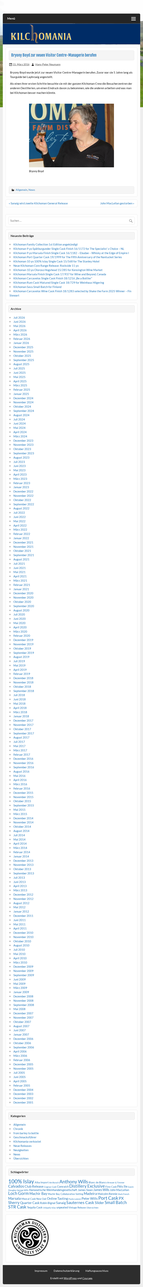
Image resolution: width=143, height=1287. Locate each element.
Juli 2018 (19, 695)
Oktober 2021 (22, 550)
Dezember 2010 (23, 932)
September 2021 (23, 555)
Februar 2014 (21, 852)
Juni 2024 (19, 423)
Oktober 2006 (22, 1043)
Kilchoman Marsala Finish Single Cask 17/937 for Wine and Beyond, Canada (59, 274)
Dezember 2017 (23, 720)
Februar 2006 (21, 1060)
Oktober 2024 (22, 406)
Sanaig (61, 1203)
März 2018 (20, 712)
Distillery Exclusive (87, 1186)
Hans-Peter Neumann (48, 64)
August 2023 (21, 457)
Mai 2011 (19, 924)
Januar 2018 (21, 716)
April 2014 (20, 843)
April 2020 (20, 627)
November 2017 (23, 724)
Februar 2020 (21, 635)
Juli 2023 (19, 461)
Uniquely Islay (49, 1207)
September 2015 (23, 805)
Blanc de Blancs (98, 1182)
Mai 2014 (19, 839)
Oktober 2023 (22, 449)
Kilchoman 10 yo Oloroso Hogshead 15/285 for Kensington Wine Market (58, 270)
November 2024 (23, 402)
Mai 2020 (19, 623)
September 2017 (23, 733)
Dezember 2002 (23, 1098)
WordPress (70, 1278)
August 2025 (21, 364)
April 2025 (20, 381)
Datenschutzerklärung (66, 1271)
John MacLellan (119, 1190)
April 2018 (20, 707)
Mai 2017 (19, 746)
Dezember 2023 (23, 440)
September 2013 (23, 873)
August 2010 (21, 945)
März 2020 (20, 631)
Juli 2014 (19, 835)
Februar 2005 (21, 1085)
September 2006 (23, 1047)
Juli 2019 (19, 661)
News (31, 189)
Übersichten (20, 1158)
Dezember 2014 (23, 818)
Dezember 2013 (23, 860)
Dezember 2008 (23, 996)
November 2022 (23, 495)
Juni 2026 (19, 321)
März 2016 (20, 784)
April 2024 (20, 432)
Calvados (16, 1186)
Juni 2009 (19, 979)
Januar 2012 (21, 911)
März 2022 (20, 529)
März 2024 (20, 436)
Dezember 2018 (23, 678)
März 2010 (20, 962)
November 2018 (23, 682)
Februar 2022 (21, 533)
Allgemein (21, 189)
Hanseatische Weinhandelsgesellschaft (53, 1190)
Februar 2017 (21, 754)
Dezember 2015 (23, 792)
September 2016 (23, 767)
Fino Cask (111, 1186)
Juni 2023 (19, 466)
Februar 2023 (21, 483)
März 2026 (20, 334)
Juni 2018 (19, 699)
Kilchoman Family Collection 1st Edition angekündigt (45, 244)
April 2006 (20, 1051)
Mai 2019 (19, 665)
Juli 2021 (19, 563)
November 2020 (23, 597)
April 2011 (20, 928)
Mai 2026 (19, 326)
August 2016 (21, 771)
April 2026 (20, 330)
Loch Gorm (18, 1193)
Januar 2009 (21, 992)
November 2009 (23, 970)
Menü (11, 18)
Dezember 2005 (23, 1064)
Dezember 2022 (23, 491)
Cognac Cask (50, 1186)
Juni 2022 (19, 517)
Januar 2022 (21, 538)
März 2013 (20, 890)
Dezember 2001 (23, 1102)
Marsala (14, 1198)
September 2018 (23, 691)
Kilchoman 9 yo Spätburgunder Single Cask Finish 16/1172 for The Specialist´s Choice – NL (68, 248)
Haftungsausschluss (96, 1271)
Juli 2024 (19, 419)
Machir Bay (38, 1193)
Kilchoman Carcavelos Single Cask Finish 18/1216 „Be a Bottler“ (52, 278)
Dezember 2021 (23, 542)
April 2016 (20, 780)
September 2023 (23, 453)
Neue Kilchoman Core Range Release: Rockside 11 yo (46, 265)
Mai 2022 (19, 521)
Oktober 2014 (22, 826)
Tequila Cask (34, 1207)
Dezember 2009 (23, 966)
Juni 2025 (19, 372)
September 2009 (23, 975)
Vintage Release (77, 1207)
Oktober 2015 (22, 801)
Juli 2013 (19, 877)
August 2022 (21, 508)
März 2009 (20, 987)
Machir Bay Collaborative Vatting (65, 1193)
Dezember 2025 (23, 347)
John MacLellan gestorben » (117, 203)
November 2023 (23, 444)
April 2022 (20, 525)
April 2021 (20, 576)
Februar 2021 (21, 584)
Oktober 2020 (22, 601)
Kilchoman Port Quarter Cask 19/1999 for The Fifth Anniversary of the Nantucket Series (67, 257)
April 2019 (20, 669)
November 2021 (23, 546)
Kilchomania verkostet (27, 1141)
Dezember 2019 (23, 640)
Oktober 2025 (22, 355)
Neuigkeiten (20, 1150)
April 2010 (20, 958)
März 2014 (20, 847)
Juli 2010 (19, 949)
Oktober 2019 (22, 648)
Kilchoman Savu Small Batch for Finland (37, 286)
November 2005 (23, 1068)
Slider (99, 1202)
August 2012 (21, 903)
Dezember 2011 (23, 915)
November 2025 (23, 351)
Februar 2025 (21, 389)
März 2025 (20, 385)
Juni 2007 (19, 1030)
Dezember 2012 (23, 894)
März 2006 (20, 1055)
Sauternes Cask (80, 1202)
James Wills (101, 1190)
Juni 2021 (19, 568)
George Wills (22, 1190)
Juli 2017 (19, 741)
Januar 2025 (21, 393)
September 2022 (23, 504)
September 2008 (23, 1005)
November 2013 (23, 864)
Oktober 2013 (22, 869)
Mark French (123, 1194)
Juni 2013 (19, 881)
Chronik (18, 1128)
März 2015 (20, 814)
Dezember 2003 (23, 1093)
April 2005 (20, 1081)
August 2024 (21, 415)
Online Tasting (57, 1198)
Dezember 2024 (23, 398)
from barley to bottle (26, 1133)
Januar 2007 (21, 1034)
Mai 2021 (19, 572)
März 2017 (20, 750)
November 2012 (23, 898)
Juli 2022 (19, 512)
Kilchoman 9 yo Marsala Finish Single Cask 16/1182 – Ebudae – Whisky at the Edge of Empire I (71, 253)
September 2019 (23, 652)
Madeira (90, 1193)
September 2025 (23, 360)
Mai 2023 (19, 470)
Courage (87, 1278)
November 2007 (23, 1017)
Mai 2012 (19, 907)
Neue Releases (22, 1145)
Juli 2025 (19, 368)
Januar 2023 (21, 487)
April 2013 (20, 886)
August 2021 (21, 559)
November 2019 (23, 644)
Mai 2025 (19, 377)
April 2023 (20, 474)
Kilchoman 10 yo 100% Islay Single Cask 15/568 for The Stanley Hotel (56, 261)
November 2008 (23, 1000)
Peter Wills (90, 1198)
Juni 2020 (19, 618)
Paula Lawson (75, 1199)
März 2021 (20, 580)
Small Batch (116, 1202)
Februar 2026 (21, 338)
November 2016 (23, 763)
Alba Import (42, 1182)
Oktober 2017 (22, 729)
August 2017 (21, 737)
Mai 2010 (19, 954)
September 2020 (23, 606)
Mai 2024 (19, 427)
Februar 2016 (21, 788)
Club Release (34, 1186)
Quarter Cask (29, 1203)
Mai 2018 (19, 703)
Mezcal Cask (28, 1198)
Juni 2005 (19, 1077)
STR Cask (17, 1206)
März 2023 (20, 478)
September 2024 (23, 410)
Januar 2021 (21, 589)
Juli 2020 (19, 614)
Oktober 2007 (22, 1021)
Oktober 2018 (22, 686)
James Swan (85, 1190)
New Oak (41, 1198)
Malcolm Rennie (107, 1193)
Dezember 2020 (23, 593)
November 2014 (23, 822)
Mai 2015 (19, 809)
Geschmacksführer (24, 1137)
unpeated (62, 1207)
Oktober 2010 (22, 941)
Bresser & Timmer (116, 1182)
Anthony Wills (73, 1181)
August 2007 (21, 1026)
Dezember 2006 (23, 1038)
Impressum (41, 1271)
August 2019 (21, 656)
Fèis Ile (122, 1186)
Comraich (63, 1186)
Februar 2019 (21, 673)
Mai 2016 (19, 775)
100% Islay (21, 1181)
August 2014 (21, 831)
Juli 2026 (19, 317)
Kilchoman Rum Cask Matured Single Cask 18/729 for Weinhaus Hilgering (58, 282)
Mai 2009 (19, 983)
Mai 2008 (19, 1009)
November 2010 (23, 937)
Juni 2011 (19, 920)
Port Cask (108, 1198)
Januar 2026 (21, 343)
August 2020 (21, 610)
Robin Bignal (47, 1203)
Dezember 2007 (23, 1013)
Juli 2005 (19, 1072)
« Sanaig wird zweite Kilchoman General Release (38, 203)
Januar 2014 (21, 856)
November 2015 (23, 797)
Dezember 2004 (23, 1089)
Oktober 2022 (22, 500)
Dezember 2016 (23, 758)
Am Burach (54, 1182)
